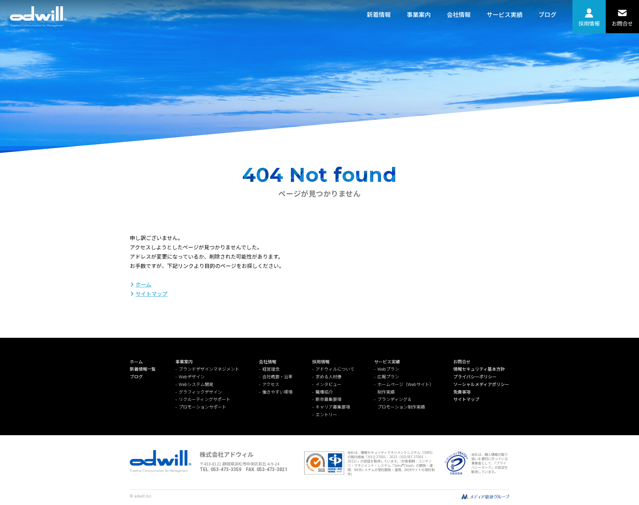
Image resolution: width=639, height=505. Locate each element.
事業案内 (419, 14)
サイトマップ (151, 294)
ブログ (547, 14)
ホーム (143, 284)
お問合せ (622, 23)
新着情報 (379, 14)
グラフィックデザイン (200, 392)
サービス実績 (505, 14)
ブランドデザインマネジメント (209, 369)
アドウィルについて (335, 369)
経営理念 (271, 369)
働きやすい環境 (277, 392)
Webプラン (388, 369)
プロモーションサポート (202, 407)
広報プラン (388, 376)
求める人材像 (328, 376)
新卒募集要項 (328, 399)
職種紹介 (324, 392)
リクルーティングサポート (204, 399)
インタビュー (328, 384)
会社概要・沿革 (277, 376)
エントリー (326, 414)
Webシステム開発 (196, 384)
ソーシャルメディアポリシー (481, 384)
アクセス (270, 384)
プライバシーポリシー (475, 376)
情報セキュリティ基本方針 (479, 369)
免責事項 (462, 392)
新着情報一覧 (143, 369)
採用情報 (589, 23)
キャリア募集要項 (333, 407)
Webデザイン (192, 376)
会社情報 (459, 14)
